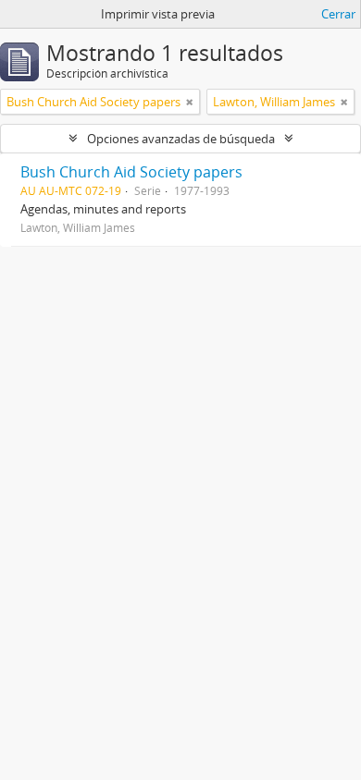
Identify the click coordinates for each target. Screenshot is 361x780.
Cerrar (338, 14)
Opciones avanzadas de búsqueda (181, 138)
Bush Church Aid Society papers (131, 172)
